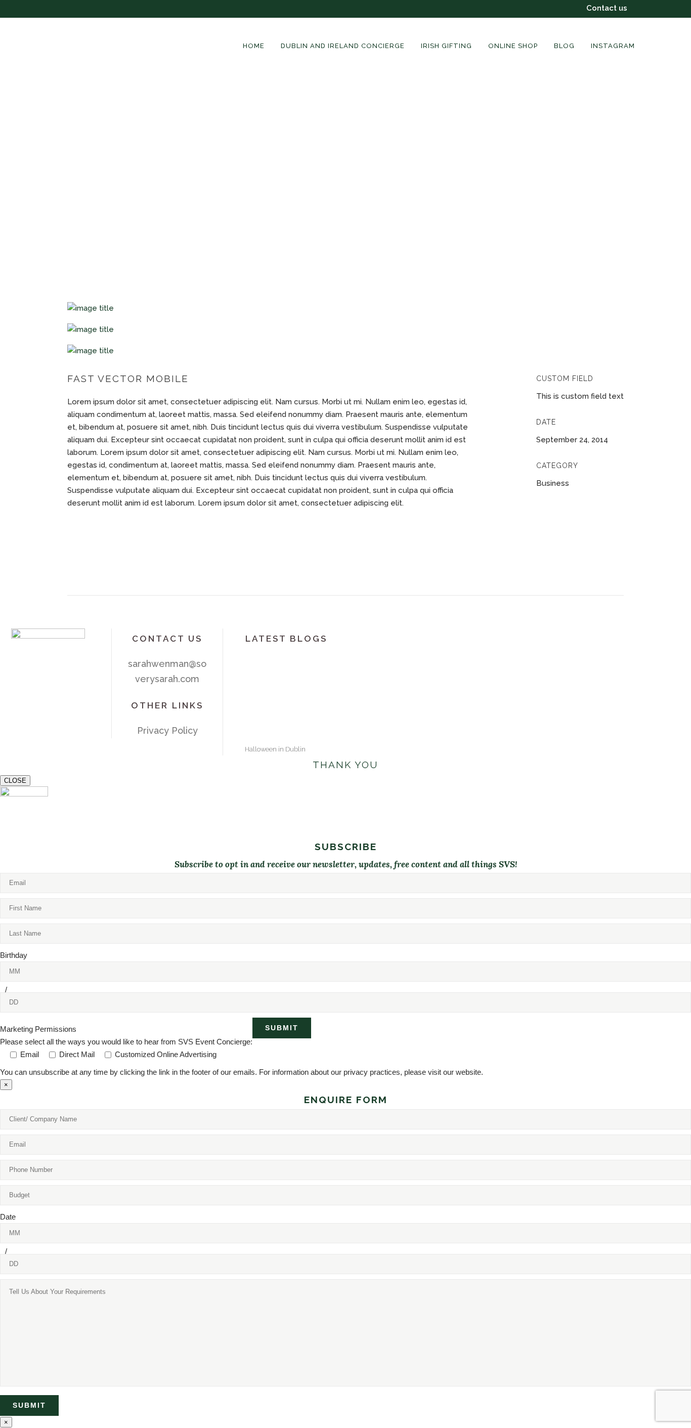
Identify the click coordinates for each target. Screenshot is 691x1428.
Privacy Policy (167, 730)
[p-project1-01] (345, 308)
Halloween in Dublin (275, 749)
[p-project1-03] (345, 351)
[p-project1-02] (345, 329)
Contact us (606, 8)
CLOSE (15, 780)
